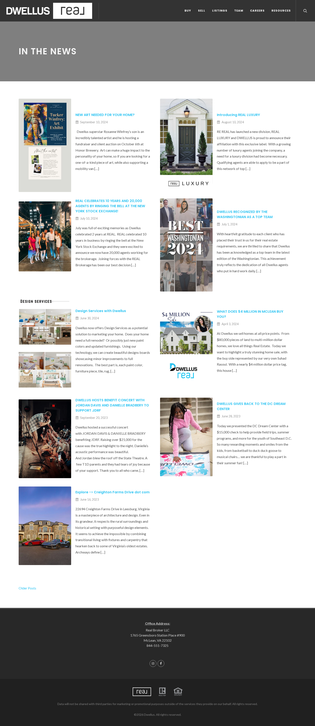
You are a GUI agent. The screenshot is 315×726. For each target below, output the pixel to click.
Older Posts (27, 588)
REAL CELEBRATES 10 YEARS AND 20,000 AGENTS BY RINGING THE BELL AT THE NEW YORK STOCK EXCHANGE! (110, 206)
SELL (201, 11)
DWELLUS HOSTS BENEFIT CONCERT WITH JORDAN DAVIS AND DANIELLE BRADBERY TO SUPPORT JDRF (112, 405)
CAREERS (257, 11)
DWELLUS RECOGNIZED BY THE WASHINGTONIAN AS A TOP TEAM (245, 214)
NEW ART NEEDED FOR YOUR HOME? (105, 114)
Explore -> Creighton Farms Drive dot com (112, 492)
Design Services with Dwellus (100, 310)
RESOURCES (281, 11)
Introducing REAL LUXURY (238, 114)
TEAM (238, 11)
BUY (187, 11)
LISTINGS (219, 11)
